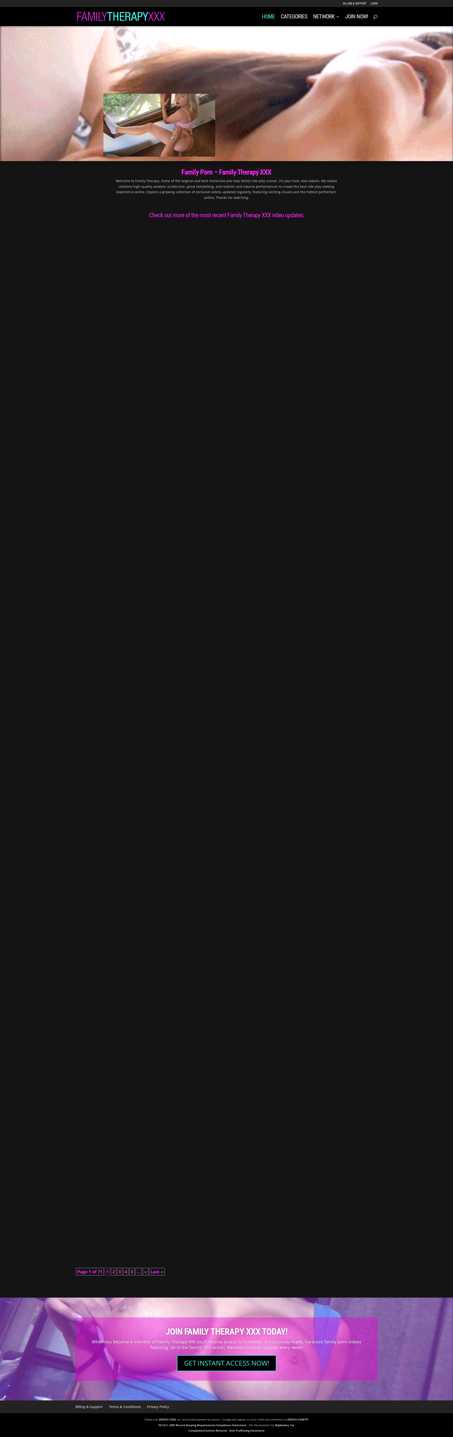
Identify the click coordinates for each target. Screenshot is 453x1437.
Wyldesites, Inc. (285, 1425)
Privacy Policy (158, 1406)
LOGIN (374, 3)
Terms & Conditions (125, 1406)
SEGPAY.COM (167, 1419)
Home (268, 17)
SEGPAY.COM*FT (297, 1419)
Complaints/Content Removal (208, 1430)
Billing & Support (354, 3)
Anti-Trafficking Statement (246, 1430)
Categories (294, 17)
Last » (157, 1271)
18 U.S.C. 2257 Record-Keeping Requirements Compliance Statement (202, 1425)
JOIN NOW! (356, 17)
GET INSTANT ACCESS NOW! (226, 1362)
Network (324, 17)
